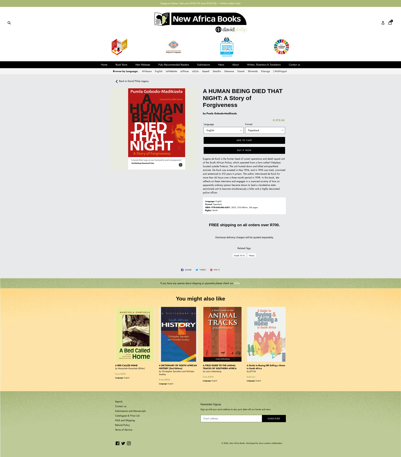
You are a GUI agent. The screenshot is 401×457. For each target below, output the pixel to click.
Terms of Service (123, 430)
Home (104, 64)
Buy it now (244, 150)
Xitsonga (265, 71)
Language (209, 124)
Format (248, 124)
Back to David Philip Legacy (133, 81)
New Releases (142, 64)
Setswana (229, 71)
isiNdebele (171, 71)
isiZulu (195, 71)
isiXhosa (184, 71)
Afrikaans (147, 71)
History (252, 255)
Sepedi (205, 71)
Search (118, 401)
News (221, 64)
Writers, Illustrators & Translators (264, 64)
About (235, 64)
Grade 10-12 (239, 255)
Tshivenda (253, 71)
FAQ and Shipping (125, 420)
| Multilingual (280, 71)
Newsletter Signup (210, 404)
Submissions (203, 64)
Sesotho (217, 71)
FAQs (237, 283)
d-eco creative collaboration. (271, 443)
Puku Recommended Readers (173, 64)
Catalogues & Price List (127, 415)
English (158, 71)
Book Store (121, 64)
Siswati (241, 71)
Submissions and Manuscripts (130, 411)
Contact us (294, 64)
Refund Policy (122, 425)
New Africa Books (237, 443)
